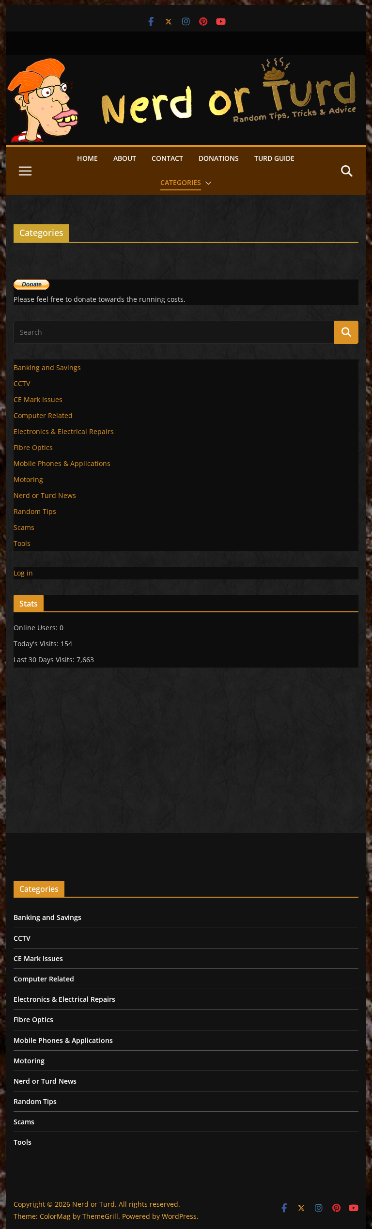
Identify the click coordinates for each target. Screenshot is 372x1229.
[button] (206, 183)
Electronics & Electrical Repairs (64, 431)
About (124, 158)
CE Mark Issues (38, 399)
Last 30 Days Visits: (45, 659)
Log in (23, 572)
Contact (167, 158)
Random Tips (35, 511)
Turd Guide (274, 158)
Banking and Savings (47, 367)
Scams (24, 527)
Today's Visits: (37, 643)
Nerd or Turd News (45, 495)
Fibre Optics (33, 447)
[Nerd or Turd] (186, 61)
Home (87, 158)
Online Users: (37, 627)
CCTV (22, 383)
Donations (219, 158)
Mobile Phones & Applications (62, 463)
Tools (22, 543)
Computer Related (43, 415)
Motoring (28, 479)
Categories (180, 182)
